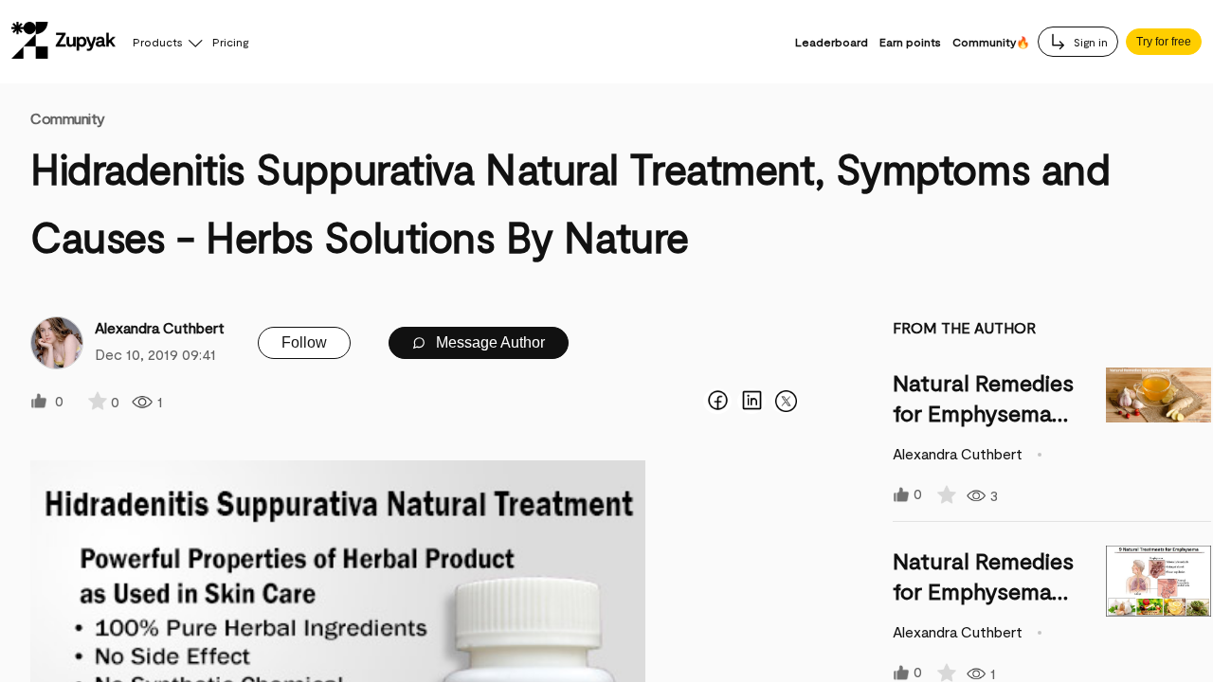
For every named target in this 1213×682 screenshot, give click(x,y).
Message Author (488, 342)
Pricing (230, 41)
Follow (304, 342)
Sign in (1089, 41)
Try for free (1163, 41)
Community (67, 118)
